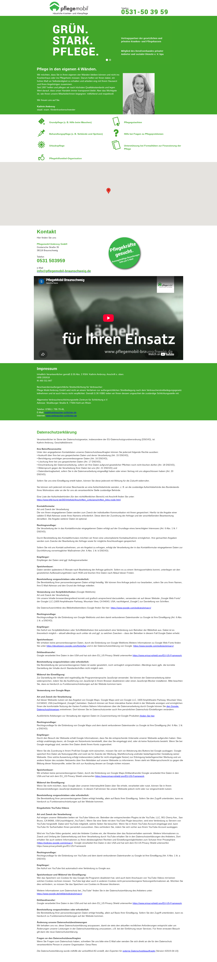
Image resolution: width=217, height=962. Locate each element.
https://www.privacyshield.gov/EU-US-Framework (157, 655)
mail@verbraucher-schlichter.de (60, 412)
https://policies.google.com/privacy (55, 843)
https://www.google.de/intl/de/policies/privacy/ (59, 893)
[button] (108, 191)
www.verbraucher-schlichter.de (61, 415)
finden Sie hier (146, 716)
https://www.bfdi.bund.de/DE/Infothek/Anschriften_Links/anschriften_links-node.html (79, 499)
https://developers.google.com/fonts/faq (66, 646)
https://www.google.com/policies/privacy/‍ (131, 607)
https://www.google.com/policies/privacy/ (153, 646)
